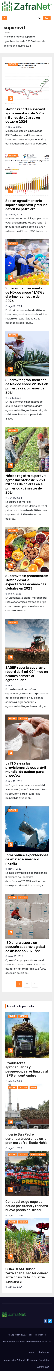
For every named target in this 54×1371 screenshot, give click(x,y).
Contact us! (44, 1352)
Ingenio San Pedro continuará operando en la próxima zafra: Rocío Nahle (26, 1138)
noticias (12, 64)
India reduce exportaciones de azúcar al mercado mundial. (26, 859)
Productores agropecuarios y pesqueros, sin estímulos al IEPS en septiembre (26, 1069)
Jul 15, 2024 (14, 397)
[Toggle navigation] (11, 18)
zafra (33, 1087)
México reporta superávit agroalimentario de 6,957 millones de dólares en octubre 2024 (25, 115)
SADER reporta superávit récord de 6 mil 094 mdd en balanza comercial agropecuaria (26, 674)
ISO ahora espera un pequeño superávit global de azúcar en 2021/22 (25, 947)
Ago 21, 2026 (15, 1081)
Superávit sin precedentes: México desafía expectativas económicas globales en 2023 (26, 582)
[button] (39, 18)
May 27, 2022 (15, 956)
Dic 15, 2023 (14, 593)
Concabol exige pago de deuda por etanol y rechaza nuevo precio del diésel (26, 1206)
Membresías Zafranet (14, 1360)
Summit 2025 (43, 1366)
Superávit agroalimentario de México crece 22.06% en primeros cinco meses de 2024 (26, 386)
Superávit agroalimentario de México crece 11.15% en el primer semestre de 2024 (25, 294)
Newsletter (44, 1360)
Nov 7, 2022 (14, 868)
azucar (12, 718)
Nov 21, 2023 (15, 685)
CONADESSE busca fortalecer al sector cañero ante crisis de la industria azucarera (26, 1275)
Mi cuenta (32, 1360)
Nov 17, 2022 (15, 781)
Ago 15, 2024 (15, 214)
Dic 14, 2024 (15, 127)
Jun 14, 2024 (15, 497)
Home (7, 32)
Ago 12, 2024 (15, 306)
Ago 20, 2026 (15, 1215)
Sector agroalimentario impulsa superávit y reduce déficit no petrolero (26, 205)
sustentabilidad (37, 1155)
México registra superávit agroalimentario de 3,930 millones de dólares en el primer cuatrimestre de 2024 (25, 484)
